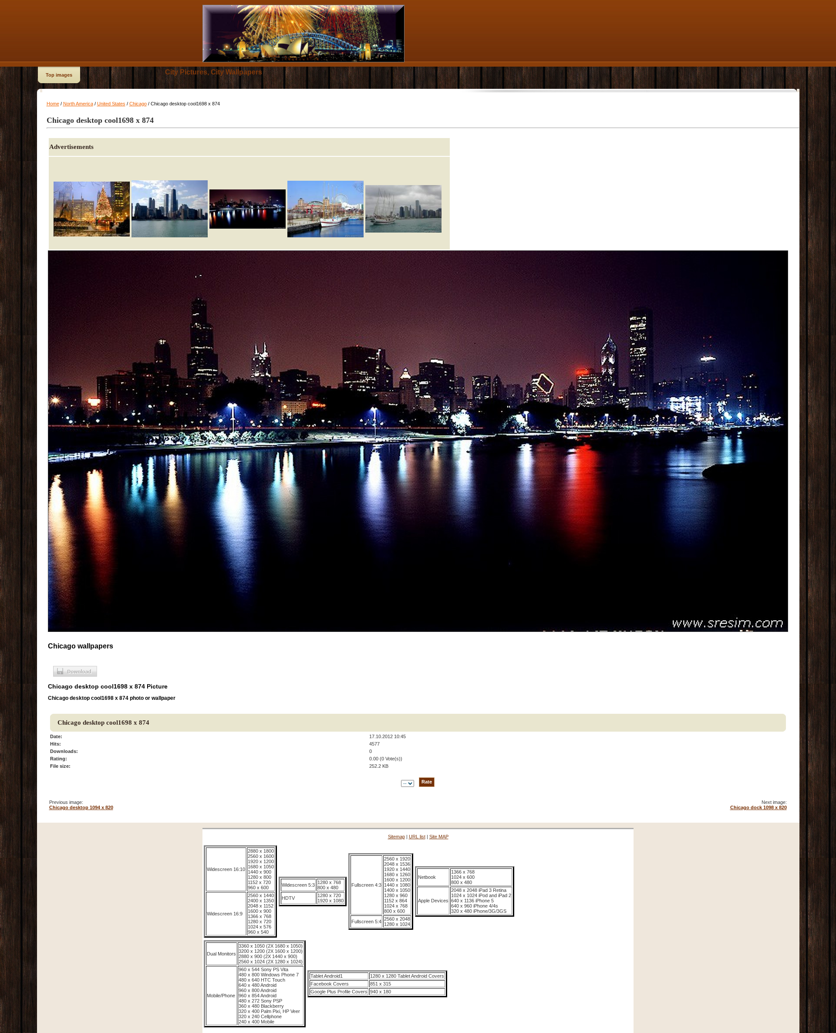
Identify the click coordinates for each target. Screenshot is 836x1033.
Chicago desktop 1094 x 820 (81, 807)
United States (111, 103)
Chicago (138, 103)
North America (78, 103)
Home (53, 103)
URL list (417, 836)
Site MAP (438, 836)
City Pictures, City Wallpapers (213, 72)
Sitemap (396, 836)
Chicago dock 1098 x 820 (758, 807)
